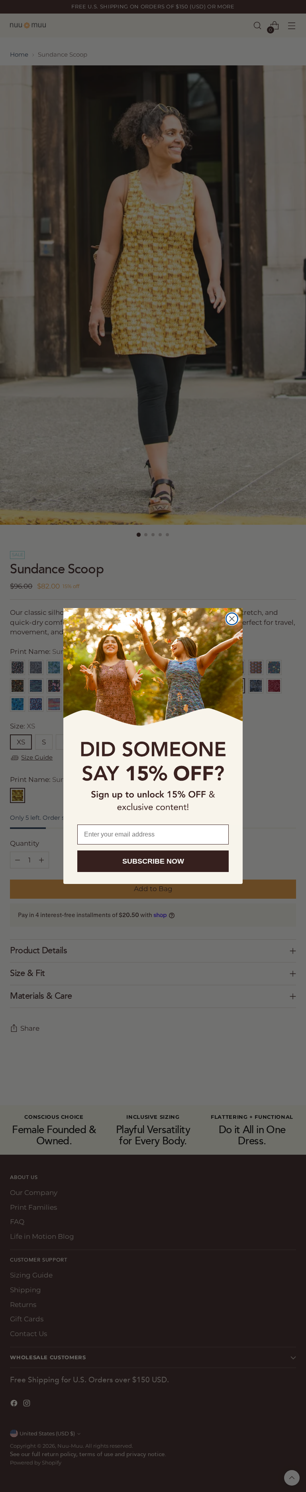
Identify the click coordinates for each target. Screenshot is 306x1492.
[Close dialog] (232, 619)
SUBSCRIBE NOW (153, 861)
